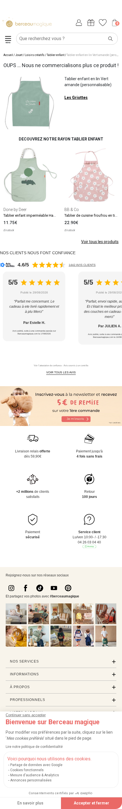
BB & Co (71, 209)
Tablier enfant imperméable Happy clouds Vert (41, 215)
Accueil (8, 55)
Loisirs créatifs (35, 55)
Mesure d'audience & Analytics (34, 775)
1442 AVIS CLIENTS (82, 264)
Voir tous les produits (100, 241)
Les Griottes (76, 97)
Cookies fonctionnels (27, 770)
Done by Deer (15, 209)
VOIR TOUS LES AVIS (61, 372)
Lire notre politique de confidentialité (34, 747)
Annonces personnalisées (31, 780)
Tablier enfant (55, 55)
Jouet (18, 55)
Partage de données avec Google (36, 765)
